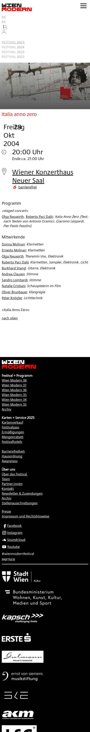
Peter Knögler (12, 297)
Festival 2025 (13, 42)
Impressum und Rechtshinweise (25, 516)
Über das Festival (14, 474)
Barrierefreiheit (13, 451)
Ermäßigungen (13, 432)
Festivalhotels (12, 441)
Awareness (9, 461)
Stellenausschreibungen (20, 503)
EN (4, 22)
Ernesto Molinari (14, 250)
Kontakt (8, 488)
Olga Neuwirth (13, 216)
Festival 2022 (13, 57)
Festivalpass (10, 427)
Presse (6, 511)
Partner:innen (12, 483)
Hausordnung (12, 456)
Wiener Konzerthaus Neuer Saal (42, 176)
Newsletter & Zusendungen (22, 493)
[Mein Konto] (4, 32)
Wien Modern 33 (14, 404)
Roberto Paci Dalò (39, 216)
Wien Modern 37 (14, 385)
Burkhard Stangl (14, 268)
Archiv (6, 409)
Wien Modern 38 (14, 380)
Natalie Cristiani (14, 285)
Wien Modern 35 (14, 394)
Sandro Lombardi (15, 279)
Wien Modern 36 (14, 390)
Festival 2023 (13, 52)
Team (6, 478)
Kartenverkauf (12, 422)
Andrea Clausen (13, 274)
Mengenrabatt (12, 436)
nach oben (10, 318)
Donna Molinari (13, 244)
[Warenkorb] (5, 37)
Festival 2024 (13, 47)
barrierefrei (27, 187)
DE (4, 17)
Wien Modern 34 (14, 399)
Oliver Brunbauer (15, 292)
